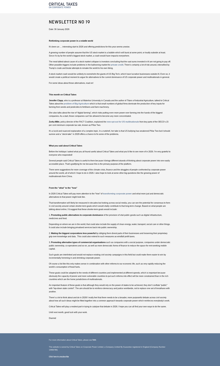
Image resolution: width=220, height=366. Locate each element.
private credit (117, 65)
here (94, 340)
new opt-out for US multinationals (123, 122)
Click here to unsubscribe (59, 357)
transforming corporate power (117, 194)
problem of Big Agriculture (76, 104)
